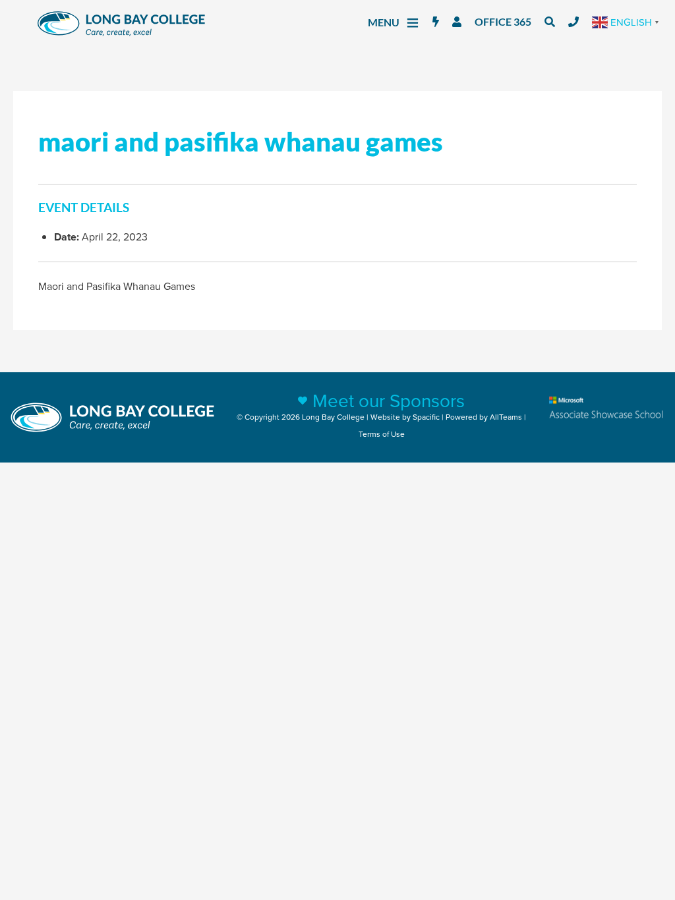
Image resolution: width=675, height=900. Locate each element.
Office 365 (503, 21)
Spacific (426, 416)
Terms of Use (382, 433)
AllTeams (506, 416)
